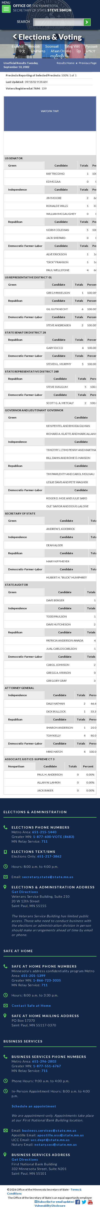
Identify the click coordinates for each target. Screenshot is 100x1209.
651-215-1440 (44, 832)
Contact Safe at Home (31, 1005)
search (23, 22)
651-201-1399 (33, 976)
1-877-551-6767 (47, 1066)
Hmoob (34, 46)
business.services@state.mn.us (49, 1130)
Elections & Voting (50, 36)
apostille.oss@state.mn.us (60, 1135)
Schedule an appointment (34, 1106)
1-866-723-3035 (47, 980)
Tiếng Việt (72, 46)
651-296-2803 (44, 1061)
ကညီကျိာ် (57, 56)
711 (44, 841)
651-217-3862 (49, 856)
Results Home (65, 63)
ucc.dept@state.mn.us (50, 1140)
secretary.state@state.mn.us (47, 877)
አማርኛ (90, 51)
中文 (22, 51)
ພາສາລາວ (38, 51)
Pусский (91, 46)
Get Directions (25, 892)
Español (17, 46)
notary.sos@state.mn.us (55, 1144)
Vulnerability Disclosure (50, 1205)
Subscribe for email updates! (55, 1201)
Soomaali (52, 46)
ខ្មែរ (79, 51)
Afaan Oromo (61, 51)
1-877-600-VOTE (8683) (53, 837)
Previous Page (88, 63)
